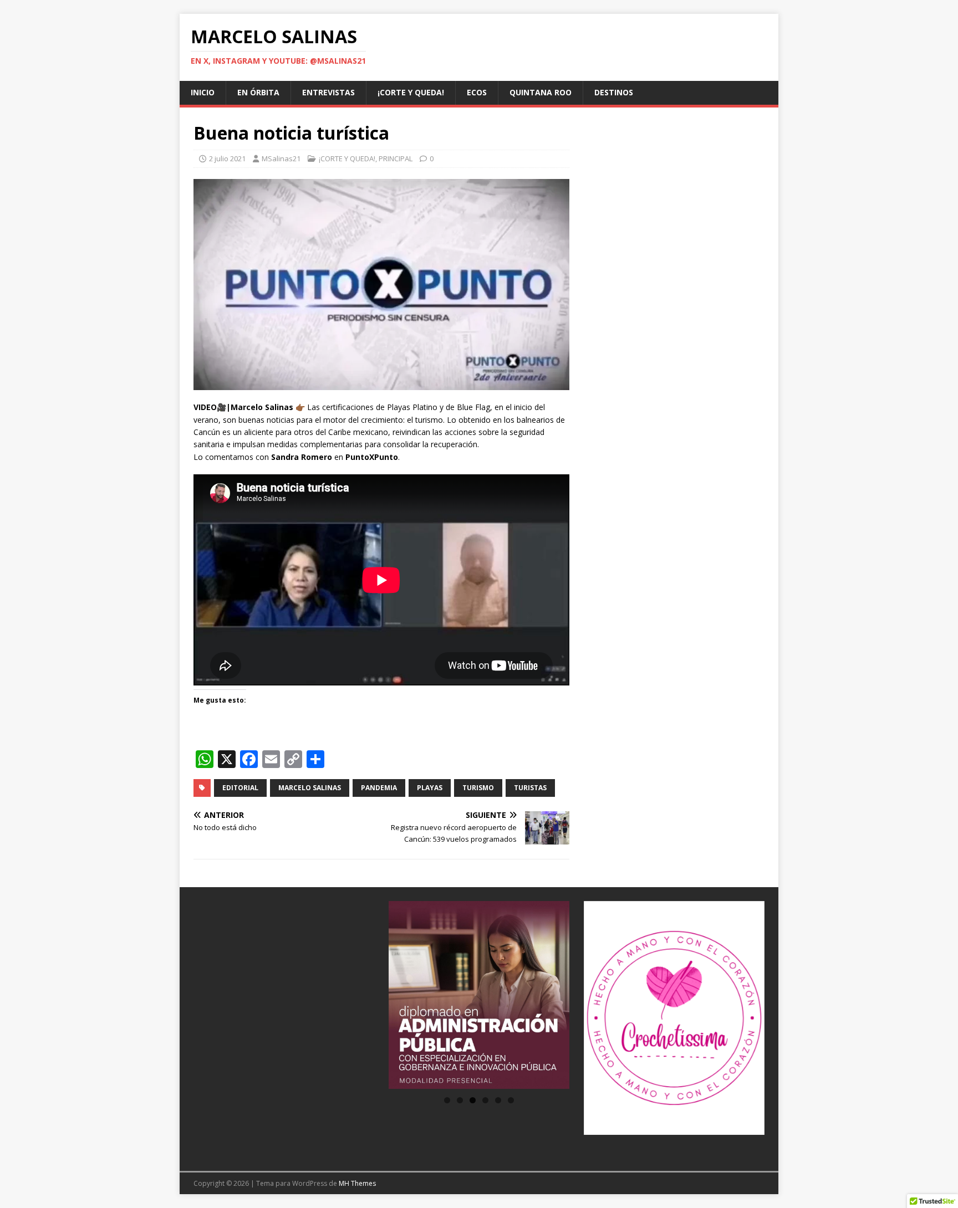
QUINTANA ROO (540, 92)
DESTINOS (613, 92)
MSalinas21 (281, 158)
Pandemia (379, 787)
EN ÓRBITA (258, 92)
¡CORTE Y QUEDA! (411, 92)
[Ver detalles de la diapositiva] (479, 995)
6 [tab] (511, 1100)
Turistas (530, 787)
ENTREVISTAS (328, 92)
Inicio (203, 92)
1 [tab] (447, 1100)
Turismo (478, 787)
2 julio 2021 (227, 158)
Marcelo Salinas (309, 787)
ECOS (477, 92)
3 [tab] (473, 1100)
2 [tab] (460, 1100)
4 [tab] (485, 1100)
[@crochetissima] (674, 1018)
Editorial (240, 787)
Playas (429, 787)
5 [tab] (498, 1100)
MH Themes (357, 1183)
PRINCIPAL (395, 158)
